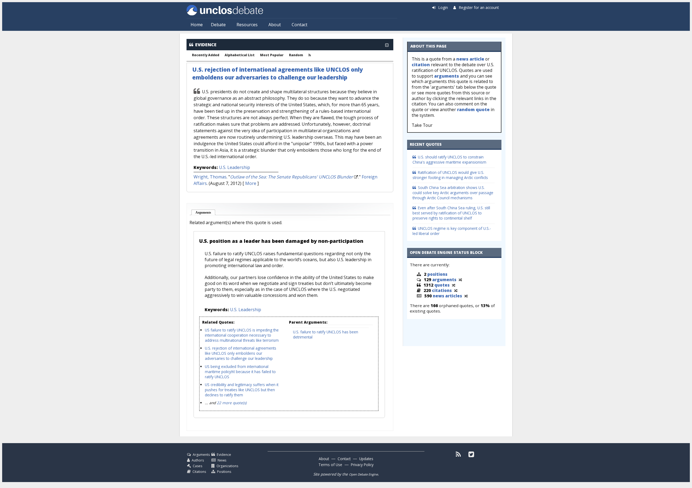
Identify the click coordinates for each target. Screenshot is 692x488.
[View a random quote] (454, 285)
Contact (299, 25)
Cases (197, 466)
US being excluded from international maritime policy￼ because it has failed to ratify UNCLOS (240, 371)
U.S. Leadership (234, 167)
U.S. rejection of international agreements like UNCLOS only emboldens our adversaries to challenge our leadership (277, 73)
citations (442, 290)
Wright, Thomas (210, 177)
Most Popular (272, 55)
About (274, 25)
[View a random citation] (456, 290)
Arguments (205, 212)
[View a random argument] (460, 279)
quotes (442, 285)
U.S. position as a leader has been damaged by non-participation (281, 241)
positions (437, 274)
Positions (224, 471)
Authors (198, 460)
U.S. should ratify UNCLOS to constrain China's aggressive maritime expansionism (449, 159)
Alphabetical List (240, 55)
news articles (447, 295)
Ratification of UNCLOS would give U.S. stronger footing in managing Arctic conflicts (450, 175)
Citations (199, 471)
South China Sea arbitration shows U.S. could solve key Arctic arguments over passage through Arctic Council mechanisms (452, 192)
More (250, 183)
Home (197, 25)
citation (421, 65)
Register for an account (479, 7)
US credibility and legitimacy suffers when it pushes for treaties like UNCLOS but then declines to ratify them (241, 389)
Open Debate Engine (363, 474)
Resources (247, 25)
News (222, 460)
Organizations (227, 466)
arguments (446, 76)
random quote (473, 109)
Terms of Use (330, 464)
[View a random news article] (466, 295)
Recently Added (205, 55)
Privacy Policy (362, 464)
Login (443, 7)
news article (470, 59)
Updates (366, 458)
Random (296, 55)
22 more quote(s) (232, 402)
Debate (218, 25)
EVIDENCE (206, 45)
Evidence (224, 454)
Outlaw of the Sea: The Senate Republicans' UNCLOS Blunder (291, 177)
